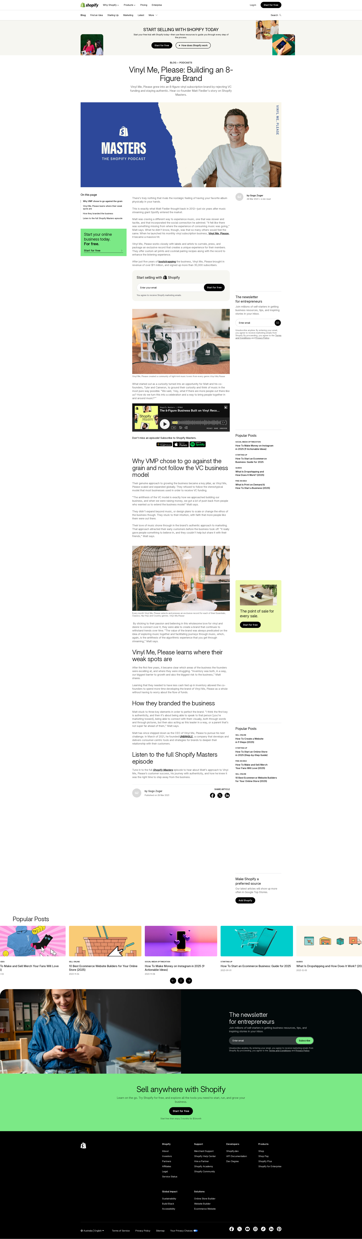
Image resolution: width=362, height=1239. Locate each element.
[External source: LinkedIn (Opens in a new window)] (271, 1229)
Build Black (168, 1203)
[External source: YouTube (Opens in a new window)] (247, 1229)
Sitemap (160, 1230)
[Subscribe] (278, 323)
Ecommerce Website (205, 1208)
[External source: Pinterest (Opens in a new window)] (279, 1229)
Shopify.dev (232, 1151)
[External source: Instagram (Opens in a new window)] (255, 1229)
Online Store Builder (204, 1198)
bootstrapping (167, 261)
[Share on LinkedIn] (227, 795)
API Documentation (236, 1156)
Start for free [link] (214, 287)
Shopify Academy (203, 1166)
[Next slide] (189, 981)
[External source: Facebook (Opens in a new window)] (231, 1229)
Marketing (128, 15)
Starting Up (113, 15)
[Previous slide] (173, 981)
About (165, 1151)
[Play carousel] (181, 981)
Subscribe (304, 1040)
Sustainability (169, 1198)
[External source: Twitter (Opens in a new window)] (239, 1229)
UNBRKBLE (186, 736)
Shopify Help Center (205, 1156)
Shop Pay (263, 1156)
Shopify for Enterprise (269, 1166)
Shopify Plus (265, 1161)
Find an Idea (96, 15)
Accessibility (168, 1208)
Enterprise (157, 5)
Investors (167, 1156)
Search (274, 15)
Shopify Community (204, 1171)
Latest (141, 15)
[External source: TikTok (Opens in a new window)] (263, 1229)
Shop (261, 1151)
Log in (253, 5)
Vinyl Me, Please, (218, 233)
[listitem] (181, 949)
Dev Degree (232, 1161)
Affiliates (166, 1166)
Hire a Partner (201, 1161)
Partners (166, 1161)
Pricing (143, 5)
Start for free (271, 5)
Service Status (169, 1176)
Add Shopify (245, 900)
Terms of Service (121, 1230)
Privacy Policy (262, 338)
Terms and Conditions (280, 1050)
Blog (83, 15)
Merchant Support (204, 1151)
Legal (165, 1171)
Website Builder (202, 1203)
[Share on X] (219, 795)
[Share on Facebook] (212, 795)
